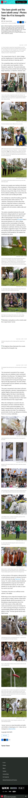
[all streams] (26, 796)
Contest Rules (6, 774)
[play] (2, 796)
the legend (20, 219)
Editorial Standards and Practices (10, 780)
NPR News (5, 735)
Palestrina (17, 579)
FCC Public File (6, 777)
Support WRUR (22, 2)
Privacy (4, 765)
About (4, 768)
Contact (4, 771)
